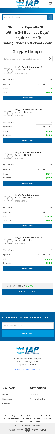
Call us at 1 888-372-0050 (27, 369)
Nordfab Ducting (38, 399)
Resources (7, 399)
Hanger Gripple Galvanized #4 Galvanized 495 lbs (28, 196)
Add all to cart (27, 291)
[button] (50, 59)
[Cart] (50, 4)
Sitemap (6, 404)
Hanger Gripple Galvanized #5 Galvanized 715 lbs (28, 239)
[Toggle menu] (4, 4)
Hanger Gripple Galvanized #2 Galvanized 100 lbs (28, 111)
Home (5, 394)
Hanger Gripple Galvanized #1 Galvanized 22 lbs (28, 68)
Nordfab (34, 394)
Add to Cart (27, 98)
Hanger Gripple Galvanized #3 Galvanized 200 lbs (29, 153)
